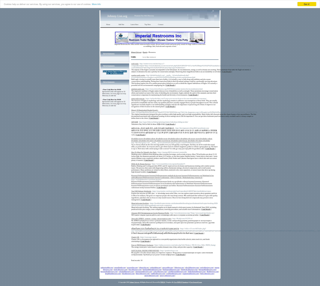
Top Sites (147, 24)
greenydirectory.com (151, 275)
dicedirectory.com (128, 273)
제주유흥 (134, 122)
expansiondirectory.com (190, 273)
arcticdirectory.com (206, 267)
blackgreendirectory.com (171, 269)
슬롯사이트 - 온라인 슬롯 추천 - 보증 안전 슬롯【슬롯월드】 (152, 128)
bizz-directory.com (135, 269)
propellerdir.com (120, 267)
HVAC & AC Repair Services (141, 164)
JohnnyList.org (136, 52)
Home (108, 24)
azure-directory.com (120, 269)
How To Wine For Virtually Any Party (143, 152)
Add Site (121, 24)
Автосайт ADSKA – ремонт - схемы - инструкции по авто (151, 219)
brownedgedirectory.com (109, 271)
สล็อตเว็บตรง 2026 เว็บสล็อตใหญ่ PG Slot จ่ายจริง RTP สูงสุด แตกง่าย (155, 229)
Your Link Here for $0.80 (112, 89)
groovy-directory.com (167, 275)
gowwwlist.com (132, 267)
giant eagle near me (137, 99)
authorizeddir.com (107, 267)
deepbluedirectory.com (113, 273)
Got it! (307, 4)
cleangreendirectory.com (143, 271)
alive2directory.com (192, 267)
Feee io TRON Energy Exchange (142, 245)
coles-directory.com (160, 271)
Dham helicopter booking (140, 203)
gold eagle (134, 64)
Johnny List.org (117, 16)
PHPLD (162, 282)
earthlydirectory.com (158, 273)
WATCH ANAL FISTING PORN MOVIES (145, 251)
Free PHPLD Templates (181, 282)
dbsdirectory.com (212, 271)
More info (96, 4)
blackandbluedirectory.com (152, 269)
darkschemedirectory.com (196, 271)
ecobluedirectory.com (173, 273)
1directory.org (179, 267)
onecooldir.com (167, 267)
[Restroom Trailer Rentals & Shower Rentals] (160, 43)
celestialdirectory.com (126, 271)
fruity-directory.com (207, 273)
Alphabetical (153, 57)
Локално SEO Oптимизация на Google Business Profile (150, 213)
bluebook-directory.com (189, 269)
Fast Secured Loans (196, 282)
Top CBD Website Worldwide (141, 191)
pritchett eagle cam (137, 89)
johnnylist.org (144, 267)
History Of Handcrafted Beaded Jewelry (144, 110)
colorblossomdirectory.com (177, 271)
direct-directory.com (142, 273)
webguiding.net (155, 267)
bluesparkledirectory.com (207, 269)
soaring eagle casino (138, 75)
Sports (145, 52)
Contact (160, 24)
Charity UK (135, 237)
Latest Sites (134, 24)
